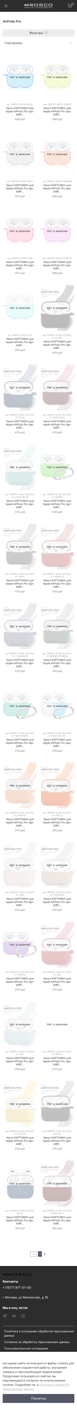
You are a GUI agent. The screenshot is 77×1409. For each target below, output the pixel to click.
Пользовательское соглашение (26, 1348)
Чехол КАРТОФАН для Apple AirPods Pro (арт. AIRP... (20, 111)
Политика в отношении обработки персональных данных (39, 1333)
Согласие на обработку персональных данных (37, 1342)
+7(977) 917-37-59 (17, 1287)
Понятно (38, 1398)
